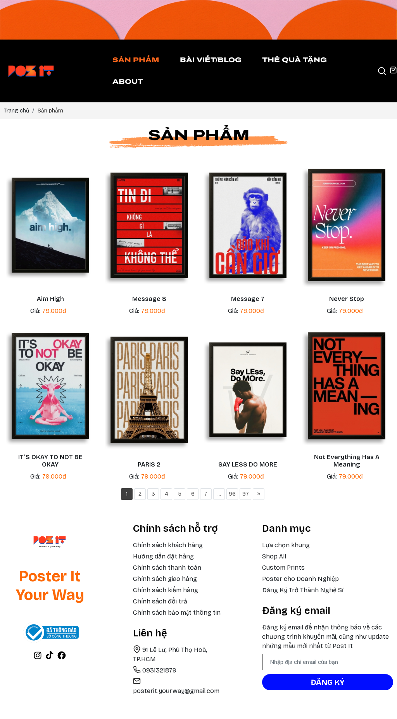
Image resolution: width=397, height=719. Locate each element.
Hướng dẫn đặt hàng (163, 556)
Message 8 (149, 298)
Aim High (50, 298)
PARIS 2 (149, 464)
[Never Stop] (346, 225)
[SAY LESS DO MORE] (248, 389)
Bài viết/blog (211, 60)
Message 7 (247, 298)
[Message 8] (149, 225)
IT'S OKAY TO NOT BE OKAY (50, 460)
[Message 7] (248, 225)
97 (245, 494)
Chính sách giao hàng (165, 578)
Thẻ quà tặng (294, 60)
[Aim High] (50, 225)
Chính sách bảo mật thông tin (177, 612)
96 (232, 494)
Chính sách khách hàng (168, 545)
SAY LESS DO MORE (247, 464)
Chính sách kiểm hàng (165, 590)
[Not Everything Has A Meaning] (346, 385)
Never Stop (346, 298)
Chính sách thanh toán (167, 567)
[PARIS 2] (149, 390)
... (219, 494)
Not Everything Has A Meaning (347, 460)
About (127, 81)
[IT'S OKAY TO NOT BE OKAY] (50, 386)
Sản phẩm (135, 60)
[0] (393, 71)
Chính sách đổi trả (160, 601)
